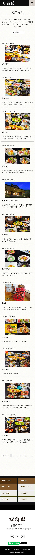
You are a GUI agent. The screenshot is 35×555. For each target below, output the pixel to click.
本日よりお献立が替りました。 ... (11, 371)
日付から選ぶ (6, 486)
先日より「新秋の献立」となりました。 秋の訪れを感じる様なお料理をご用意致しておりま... (17, 101)
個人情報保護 (26, 549)
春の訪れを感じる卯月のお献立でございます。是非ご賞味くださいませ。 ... (17, 272)
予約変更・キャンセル (26, 486)
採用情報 (16, 549)
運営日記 (15, 24)
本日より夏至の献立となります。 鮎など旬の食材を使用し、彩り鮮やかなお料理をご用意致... (17, 169)
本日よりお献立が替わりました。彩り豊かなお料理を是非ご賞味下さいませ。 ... (17, 238)
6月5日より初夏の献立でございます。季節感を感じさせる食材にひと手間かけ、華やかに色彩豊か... (17, 439)
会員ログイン (24, 499)
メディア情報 (17, 26)
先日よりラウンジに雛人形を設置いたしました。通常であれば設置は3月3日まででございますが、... (17, 306)
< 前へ (4, 455)
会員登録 (5, 499)
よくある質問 (6, 493)
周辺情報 (7, 549)
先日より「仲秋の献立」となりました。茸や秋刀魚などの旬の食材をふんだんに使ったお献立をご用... (17, 67)
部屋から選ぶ (24, 480)
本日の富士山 (25, 24)
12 (32, 455)
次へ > (17, 458)
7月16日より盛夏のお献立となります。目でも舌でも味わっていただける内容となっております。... (17, 404)
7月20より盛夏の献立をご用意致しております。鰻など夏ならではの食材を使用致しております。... (17, 135)
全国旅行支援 (6, 19)
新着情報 (30, 22)
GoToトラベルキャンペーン (16, 22)
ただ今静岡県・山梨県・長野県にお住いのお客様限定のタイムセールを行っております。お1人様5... (17, 204)
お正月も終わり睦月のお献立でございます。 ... (15, 339)
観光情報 (6, 24)
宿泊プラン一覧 (7, 480)
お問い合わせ (24, 493)
